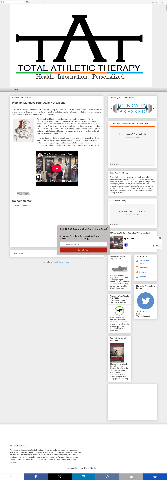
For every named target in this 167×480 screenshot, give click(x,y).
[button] (83, 229)
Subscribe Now (83, 250)
